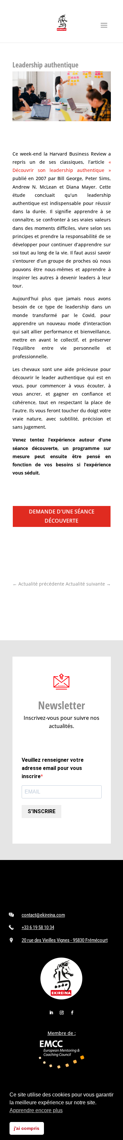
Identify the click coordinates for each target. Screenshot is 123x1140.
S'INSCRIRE (41, 811)
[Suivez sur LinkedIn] (51, 1013)
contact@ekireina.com (43, 915)
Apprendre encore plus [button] (36, 1110)
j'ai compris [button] (26, 1128)
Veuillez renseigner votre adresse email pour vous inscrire (53, 768)
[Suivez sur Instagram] (62, 1013)
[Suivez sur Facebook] (72, 1013)
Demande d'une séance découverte (61, 516)
